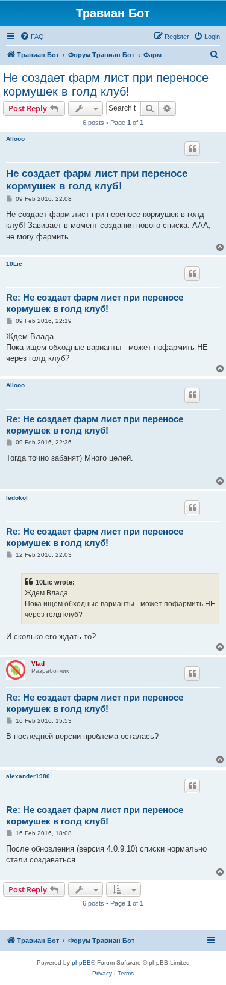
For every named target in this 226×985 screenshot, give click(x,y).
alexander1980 (28, 776)
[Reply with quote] (192, 148)
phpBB (81, 962)
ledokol (17, 497)
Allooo (15, 138)
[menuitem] (32, 36)
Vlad (38, 663)
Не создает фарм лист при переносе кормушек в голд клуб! (106, 84)
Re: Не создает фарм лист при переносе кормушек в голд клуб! (94, 303)
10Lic (14, 263)
